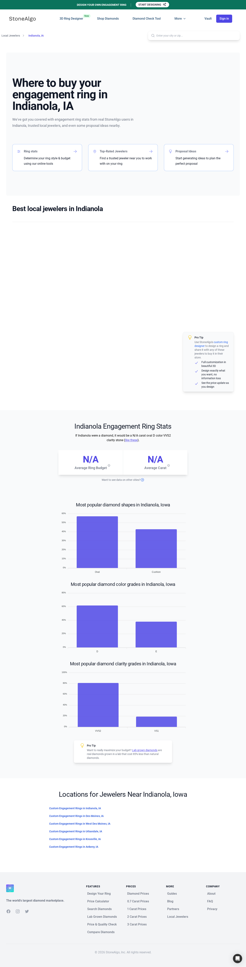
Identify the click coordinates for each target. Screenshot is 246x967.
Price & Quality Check (102, 924)
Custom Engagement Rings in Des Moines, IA (76, 816)
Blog (170, 901)
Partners (173, 909)
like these (131, 440)
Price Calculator (98, 901)
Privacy (212, 909)
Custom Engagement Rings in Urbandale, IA (75, 831)
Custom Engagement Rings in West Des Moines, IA (79, 823)
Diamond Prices (138, 893)
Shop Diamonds (108, 18)
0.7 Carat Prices (138, 901)
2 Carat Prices (137, 917)
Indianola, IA (36, 35)
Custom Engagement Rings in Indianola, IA (75, 808)
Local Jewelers (11, 35)
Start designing (150, 4)
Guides (172, 893)
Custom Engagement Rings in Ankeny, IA (73, 846)
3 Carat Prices (137, 924)
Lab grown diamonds (144, 750)
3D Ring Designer (71, 17)
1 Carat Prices (136, 909)
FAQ (210, 901)
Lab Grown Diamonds (102, 917)
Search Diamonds (99, 909)
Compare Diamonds (101, 932)
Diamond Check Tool (147, 18)
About (211, 893)
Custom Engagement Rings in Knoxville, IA (75, 839)
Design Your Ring (99, 893)
